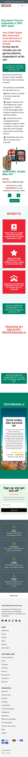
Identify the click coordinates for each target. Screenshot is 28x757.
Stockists (5, 702)
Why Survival (6, 695)
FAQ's (3, 661)
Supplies (4, 27)
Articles (4, 733)
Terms (3, 753)
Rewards (5, 682)
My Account (6, 675)
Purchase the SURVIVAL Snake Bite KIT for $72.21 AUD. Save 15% (14, 68)
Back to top (14, 596)
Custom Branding (8, 709)
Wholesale (5, 716)
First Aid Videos (7, 723)
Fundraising (6, 705)
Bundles (4, 14)
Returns (4, 671)
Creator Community (8, 726)
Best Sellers (5, 32)
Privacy (8, 753)
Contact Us (5, 678)
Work (3, 641)
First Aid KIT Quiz (7, 658)
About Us (5, 691)
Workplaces (6, 712)
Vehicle (4, 637)
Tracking (4, 668)
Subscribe (14, 510)
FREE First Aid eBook (9, 719)
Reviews (4, 698)
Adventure (5, 631)
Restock (4, 23)
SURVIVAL (8, 750)
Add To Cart (14, 201)
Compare (5, 664)
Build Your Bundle (7, 41)
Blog (3, 730)
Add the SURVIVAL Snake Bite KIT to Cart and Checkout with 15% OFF (14, 308)
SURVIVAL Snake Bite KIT (16, 457)
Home (4, 634)
